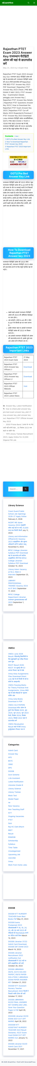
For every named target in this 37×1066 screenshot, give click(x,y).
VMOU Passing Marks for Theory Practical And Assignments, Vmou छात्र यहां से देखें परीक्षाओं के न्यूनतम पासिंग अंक (18, 690)
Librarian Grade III (15, 785)
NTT (10, 813)
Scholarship (13, 841)
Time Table (12, 848)
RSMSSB (11, 837)
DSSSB (11, 771)
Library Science (14, 789)
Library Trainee (14, 792)
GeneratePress (29, 1062)
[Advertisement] (18, 27)
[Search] (26, 489)
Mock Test (12, 796)
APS (10, 757)
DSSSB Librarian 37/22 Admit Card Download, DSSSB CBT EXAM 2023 (18, 944)
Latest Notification (24, 406)
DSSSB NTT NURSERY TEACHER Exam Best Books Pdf (17, 916)
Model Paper (13, 799)
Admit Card (13, 750)
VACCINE (12, 858)
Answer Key (11, 406)
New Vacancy (14, 806)
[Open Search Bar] (28, 3)
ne (9, 802)
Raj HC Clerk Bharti (16, 827)
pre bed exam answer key (13, 412)
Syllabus (11, 844)
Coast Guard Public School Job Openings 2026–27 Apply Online (17, 513)
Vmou (10, 861)
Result (10, 834)
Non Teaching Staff (16, 809)
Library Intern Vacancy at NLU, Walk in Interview (17, 572)
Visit (25, 386)
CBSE (10, 764)
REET (10, 830)
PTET (10, 820)
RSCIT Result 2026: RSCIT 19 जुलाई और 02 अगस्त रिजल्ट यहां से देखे (16, 667)
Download (28, 367)
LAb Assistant (14, 778)
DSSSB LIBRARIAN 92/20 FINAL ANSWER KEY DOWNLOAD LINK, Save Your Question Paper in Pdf (17, 1005)
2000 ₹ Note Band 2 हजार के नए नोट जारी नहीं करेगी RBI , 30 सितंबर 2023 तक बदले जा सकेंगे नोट (18, 427)
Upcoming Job (14, 854)
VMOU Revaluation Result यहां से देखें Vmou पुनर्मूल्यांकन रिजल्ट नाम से (17, 726)
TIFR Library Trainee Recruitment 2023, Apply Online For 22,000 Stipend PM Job (18, 437)
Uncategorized (14, 851)
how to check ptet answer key (18, 409)
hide (16, 136)
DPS (10, 768)
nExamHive (7, 3)
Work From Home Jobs (17, 865)
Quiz (10, 823)
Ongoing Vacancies (16, 816)
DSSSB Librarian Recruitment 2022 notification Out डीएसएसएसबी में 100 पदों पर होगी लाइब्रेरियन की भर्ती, (17, 958)
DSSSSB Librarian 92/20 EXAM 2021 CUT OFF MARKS (18, 1018)
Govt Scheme (13, 775)
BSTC (10, 761)
